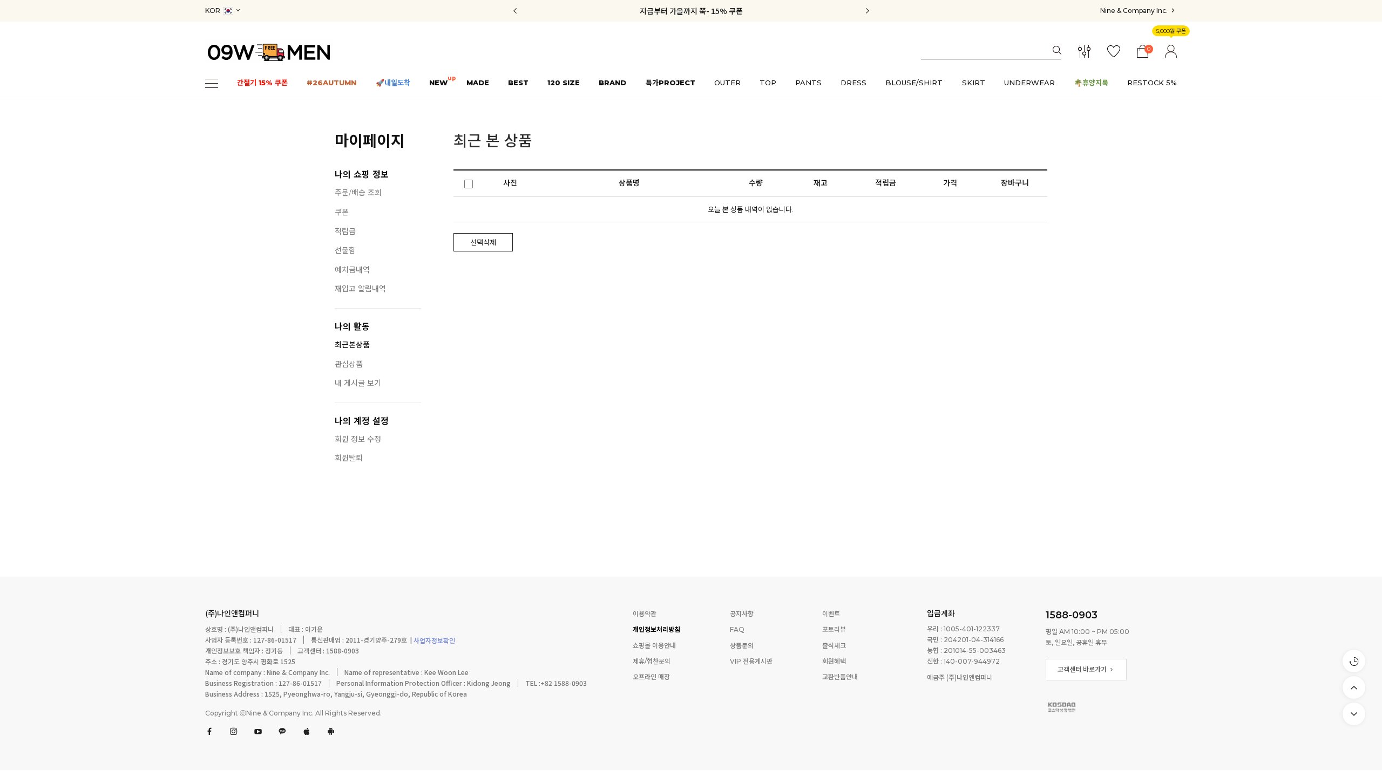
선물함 (345, 250)
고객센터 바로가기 (1083, 669)
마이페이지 (370, 141)
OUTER (727, 83)
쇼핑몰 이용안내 (654, 646)
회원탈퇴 (349, 458)
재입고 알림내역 (360, 289)
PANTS (808, 83)
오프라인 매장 (651, 677)
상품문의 (742, 646)
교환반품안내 (840, 677)
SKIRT (973, 83)
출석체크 (834, 646)
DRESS (853, 83)
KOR (213, 10)
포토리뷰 (834, 630)
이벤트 (831, 614)
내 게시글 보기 (358, 383)
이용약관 (644, 614)
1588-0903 (1072, 615)
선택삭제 (483, 242)
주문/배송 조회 (358, 192)
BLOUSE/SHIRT (914, 83)
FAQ (737, 630)
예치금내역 (352, 270)
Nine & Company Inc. (1134, 10)
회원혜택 (834, 661)
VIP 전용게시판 (751, 661)
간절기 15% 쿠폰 (262, 83)
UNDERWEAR (1029, 83)
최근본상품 (352, 345)
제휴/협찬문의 (651, 661)
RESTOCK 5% (1152, 83)
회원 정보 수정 (358, 439)
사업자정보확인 (433, 641)
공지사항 (742, 614)
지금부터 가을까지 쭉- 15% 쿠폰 (691, 10)
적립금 (345, 231)
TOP (768, 83)
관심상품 (349, 364)
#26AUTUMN (331, 83)
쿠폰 (342, 212)
